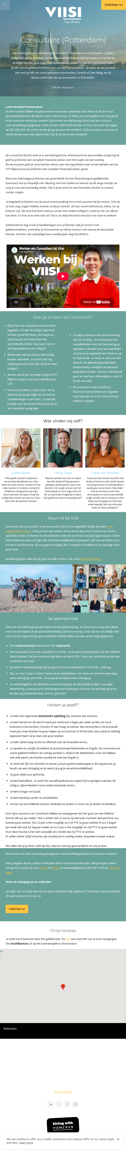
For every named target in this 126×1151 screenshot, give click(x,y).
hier (68, 939)
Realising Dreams (91, 559)
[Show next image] (117, 588)
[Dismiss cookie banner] (118, 1139)
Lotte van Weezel (105, 473)
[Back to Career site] (5, 5)
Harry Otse (63, 473)
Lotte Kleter (21, 473)
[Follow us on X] (59, 1104)
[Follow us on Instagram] (75, 1104)
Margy (55, 868)
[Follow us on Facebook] (67, 1104)
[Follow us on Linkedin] (51, 1104)
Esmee (43, 868)
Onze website (63, 1092)
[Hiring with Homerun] (63, 1126)
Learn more (26, 1142)
